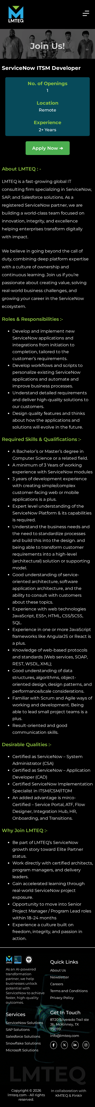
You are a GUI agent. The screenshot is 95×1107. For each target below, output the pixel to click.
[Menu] (86, 13)
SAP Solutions (18, 1029)
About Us (58, 970)
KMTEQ (61, 1095)
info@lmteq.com (64, 1035)
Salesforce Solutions (23, 1036)
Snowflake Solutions (23, 1043)
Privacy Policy (62, 998)
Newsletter (59, 977)
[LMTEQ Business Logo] (16, 13)
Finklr (77, 1095)
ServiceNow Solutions (24, 1023)
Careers (56, 984)
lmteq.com (17, 1095)
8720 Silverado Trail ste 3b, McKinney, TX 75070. (69, 1024)
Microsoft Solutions (22, 1050)
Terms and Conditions (69, 991)
